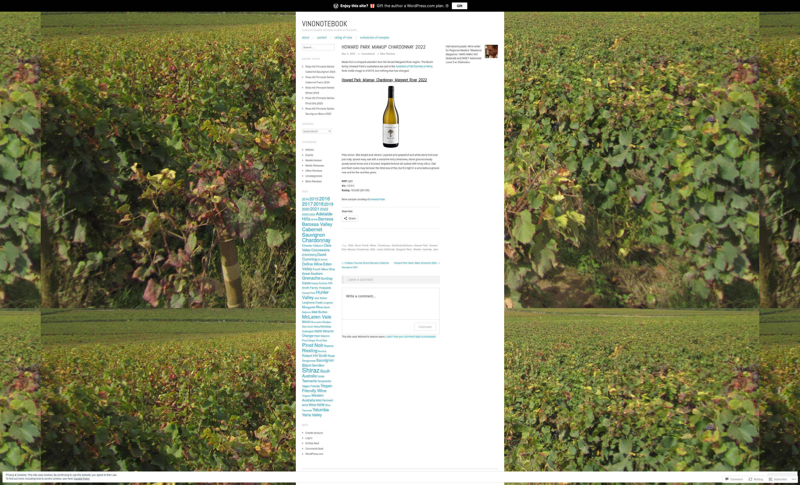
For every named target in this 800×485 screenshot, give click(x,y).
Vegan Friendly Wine (317, 387)
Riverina (322, 351)
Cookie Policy (82, 478)
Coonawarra (320, 249)
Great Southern (312, 273)
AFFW (314, 219)
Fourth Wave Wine (324, 269)
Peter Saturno (322, 336)
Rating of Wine (343, 37)
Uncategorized (313, 176)
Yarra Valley (312, 414)
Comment (425, 327)
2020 (306, 208)
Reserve (329, 346)
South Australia (316, 373)
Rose (331, 356)
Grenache (311, 278)
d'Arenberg (309, 254)
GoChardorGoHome (402, 245)
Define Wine (312, 263)
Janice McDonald (386, 249)
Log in (308, 438)
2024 (312, 214)
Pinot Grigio (308, 340)
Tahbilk (320, 376)
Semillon (318, 365)
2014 (305, 199)
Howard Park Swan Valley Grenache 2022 (417, 262)
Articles (309, 149)
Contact (322, 37)
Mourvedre (316, 322)
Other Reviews (313, 170)
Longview (328, 302)
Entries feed (312, 443)
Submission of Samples (374, 37)
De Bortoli (322, 259)
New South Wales (311, 326)
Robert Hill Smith (314, 355)
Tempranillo (324, 381)
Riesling (309, 350)
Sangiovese (309, 360)
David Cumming (314, 256)
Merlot (306, 322)
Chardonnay (384, 245)
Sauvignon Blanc (318, 363)
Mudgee (326, 322)
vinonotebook (324, 24)
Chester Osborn (312, 245)
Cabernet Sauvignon (313, 231)
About (305, 37)
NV (332, 331)
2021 (314, 209)
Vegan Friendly (311, 386)
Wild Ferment (324, 400)
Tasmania (309, 380)
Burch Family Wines (365, 245)
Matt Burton (319, 312)
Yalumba (320, 409)
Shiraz (311, 369)
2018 (319, 203)
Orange (307, 335)
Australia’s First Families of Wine (414, 66)
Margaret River (404, 249)
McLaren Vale (316, 316)
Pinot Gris (321, 340)
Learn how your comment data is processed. (411, 336)
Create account (314, 432)
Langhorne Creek (312, 302)
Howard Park (377, 199)
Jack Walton (320, 298)
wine (435, 249)
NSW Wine (322, 331)
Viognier (306, 395)
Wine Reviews (387, 53)
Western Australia (422, 249)
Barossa (325, 219)
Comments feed (314, 448)
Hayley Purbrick (319, 283)
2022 (350, 245)
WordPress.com (314, 453)
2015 (314, 199)
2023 (305, 214)
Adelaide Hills (317, 216)
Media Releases (314, 165)
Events (309, 155)
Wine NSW (317, 404)
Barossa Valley (317, 224)
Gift (459, 5)
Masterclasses (313, 160)
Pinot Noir (312, 344)
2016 (324, 198)
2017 (307, 203)
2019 (328, 204)
